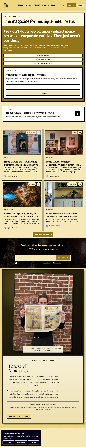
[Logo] (6, 5)
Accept (8, 442)
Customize (21, 442)
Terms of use (26, 436)
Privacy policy (14, 436)
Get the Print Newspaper (19, 416)
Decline (33, 442)
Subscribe (61, 258)
